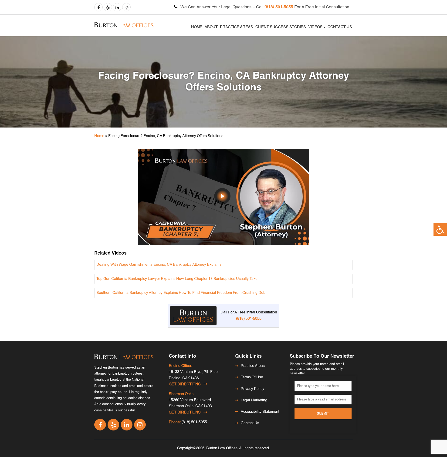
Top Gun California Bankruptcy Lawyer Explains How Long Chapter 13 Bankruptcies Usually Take (176, 279)
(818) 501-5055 (278, 7)
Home (196, 27)
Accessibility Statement (260, 412)
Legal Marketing (254, 400)
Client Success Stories (280, 27)
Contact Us (340, 27)
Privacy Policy (252, 389)
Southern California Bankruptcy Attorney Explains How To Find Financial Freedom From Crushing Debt (181, 293)
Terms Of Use (252, 377)
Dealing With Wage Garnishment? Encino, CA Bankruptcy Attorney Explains (158, 265)
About (211, 27)
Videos (315, 27)
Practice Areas (236, 27)
